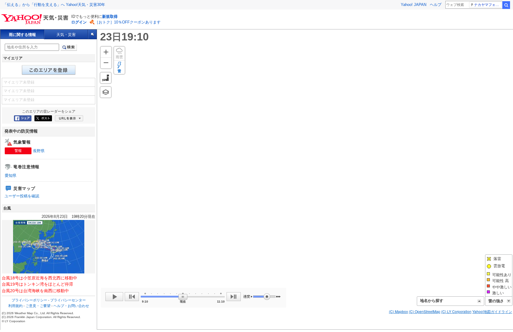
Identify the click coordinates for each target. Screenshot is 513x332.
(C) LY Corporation (456, 311)
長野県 (39, 151)
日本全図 (105, 78)
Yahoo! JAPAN (413, 4)
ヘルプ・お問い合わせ (71, 306)
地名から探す (431, 300)
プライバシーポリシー (29, 300)
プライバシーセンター (68, 300)
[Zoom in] (106, 52)
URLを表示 (69, 118)
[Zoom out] (106, 62)
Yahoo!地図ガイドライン (492, 311)
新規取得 (110, 16)
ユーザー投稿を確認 (21, 196)
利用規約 (15, 306)
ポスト (43, 118)
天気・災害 (66, 34)
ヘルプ (435, 4)
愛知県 (10, 175)
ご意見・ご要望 (38, 306)
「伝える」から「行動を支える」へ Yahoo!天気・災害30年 (54, 4)
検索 (506, 5)
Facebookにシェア (22, 118)
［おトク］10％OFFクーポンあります (128, 22)
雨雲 (119, 57)
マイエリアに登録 (49, 70)
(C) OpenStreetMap (424, 311)
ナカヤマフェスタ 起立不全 (488, 5)
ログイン (79, 22)
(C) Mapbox (398, 311)
